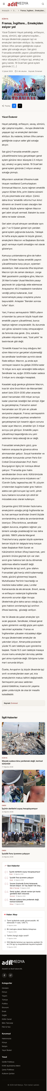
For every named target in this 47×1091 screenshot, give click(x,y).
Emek (4, 1011)
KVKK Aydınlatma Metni (11, 1066)
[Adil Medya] (18, 3)
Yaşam (4, 996)
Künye (4, 1042)
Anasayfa (5, 10)
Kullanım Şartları (8, 1073)
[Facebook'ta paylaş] (14, 106)
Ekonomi (5, 1007)
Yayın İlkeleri (7, 1050)
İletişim (4, 1046)
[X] (10, 975)
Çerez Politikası (8, 1070)
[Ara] (43, 4)
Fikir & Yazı (6, 1027)
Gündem (5, 988)
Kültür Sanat (7, 1019)
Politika (5, 1004)
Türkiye (5, 1000)
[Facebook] (4, 975)
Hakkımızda (6, 1038)
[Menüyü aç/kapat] (4, 4)
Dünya (15, 10)
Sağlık (4, 1015)
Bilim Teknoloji (7, 1023)
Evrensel (14, 703)
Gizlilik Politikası (8, 1062)
